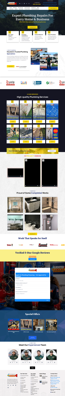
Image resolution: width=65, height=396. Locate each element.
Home (11, 7)
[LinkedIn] (24, 3)
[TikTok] (27, 3)
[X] (22, 3)
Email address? (18, 287)
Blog (38, 7)
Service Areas (27, 7)
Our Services (20, 7)
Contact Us (33, 7)
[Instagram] (29, 3)
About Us (15, 7)
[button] (48, 300)
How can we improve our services (22, 291)
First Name (18, 278)
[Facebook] (20, 3)
